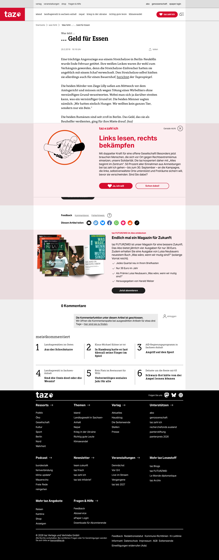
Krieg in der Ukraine (85, 431)
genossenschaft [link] (159, 4)
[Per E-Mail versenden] (89, 222)
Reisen (39, 509)
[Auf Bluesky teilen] (102, 222)
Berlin (39, 436)
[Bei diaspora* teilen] (123, 222)
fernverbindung (44, 470)
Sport (39, 431)
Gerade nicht (170, 128)
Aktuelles (117, 412)
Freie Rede (42, 484)
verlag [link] (39, 4)
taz (45, 395)
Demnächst (118, 465)
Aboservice (80, 513)
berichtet (123, 77)
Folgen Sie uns (155, 395)
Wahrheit (41, 446)
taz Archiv (155, 480)
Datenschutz (131, 540)
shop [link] (64, 4)
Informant (117, 540)
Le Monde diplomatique (163, 475)
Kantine (40, 514)
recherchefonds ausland (163, 427)
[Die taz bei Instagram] (180, 396)
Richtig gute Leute (84, 436)
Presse (115, 431)
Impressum (145, 540)
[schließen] (180, 128)
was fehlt (53, 25)
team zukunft (81, 465)
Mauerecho (42, 479)
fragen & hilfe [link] (74, 4)
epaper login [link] (175, 4)
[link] (39, 14)
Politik (39, 412)
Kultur (39, 427)
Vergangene (118, 479)
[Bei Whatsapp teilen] (116, 222)
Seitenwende (166, 540)
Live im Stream (120, 475)
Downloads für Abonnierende (90, 522)
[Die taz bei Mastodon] (166, 396)
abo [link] (148, 4)
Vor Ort (116, 470)
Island (77, 412)
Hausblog (117, 417)
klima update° (43, 475)
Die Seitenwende (121, 422)
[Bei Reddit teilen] (130, 222)
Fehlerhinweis (98, 215)
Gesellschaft (42, 422)
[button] (181, 14)
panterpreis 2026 (159, 436)
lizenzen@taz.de (57, 540)
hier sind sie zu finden (95, 324)
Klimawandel (81, 441)
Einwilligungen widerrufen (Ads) (129, 545)
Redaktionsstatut (134, 536)
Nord (38, 441)
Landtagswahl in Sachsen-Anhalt (88, 420)
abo (152, 412)
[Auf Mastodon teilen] (95, 222)
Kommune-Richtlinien (157, 536)
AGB (155, 540)
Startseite (40, 25)
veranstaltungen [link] (51, 4)
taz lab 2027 (118, 484)
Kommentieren (82, 215)
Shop (39, 518)
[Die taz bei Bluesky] (173, 396)
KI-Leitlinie (175, 536)
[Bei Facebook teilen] (109, 222)
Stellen (115, 427)
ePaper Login (81, 518)
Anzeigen (41, 523)
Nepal (77, 427)
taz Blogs (155, 466)
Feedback (79, 508)
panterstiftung (158, 431)
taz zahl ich (156, 422)
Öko (38, 417)
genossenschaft (158, 417)
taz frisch (79, 470)
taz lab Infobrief (82, 479)
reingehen (41, 489)
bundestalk (42, 465)
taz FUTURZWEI (158, 471)
